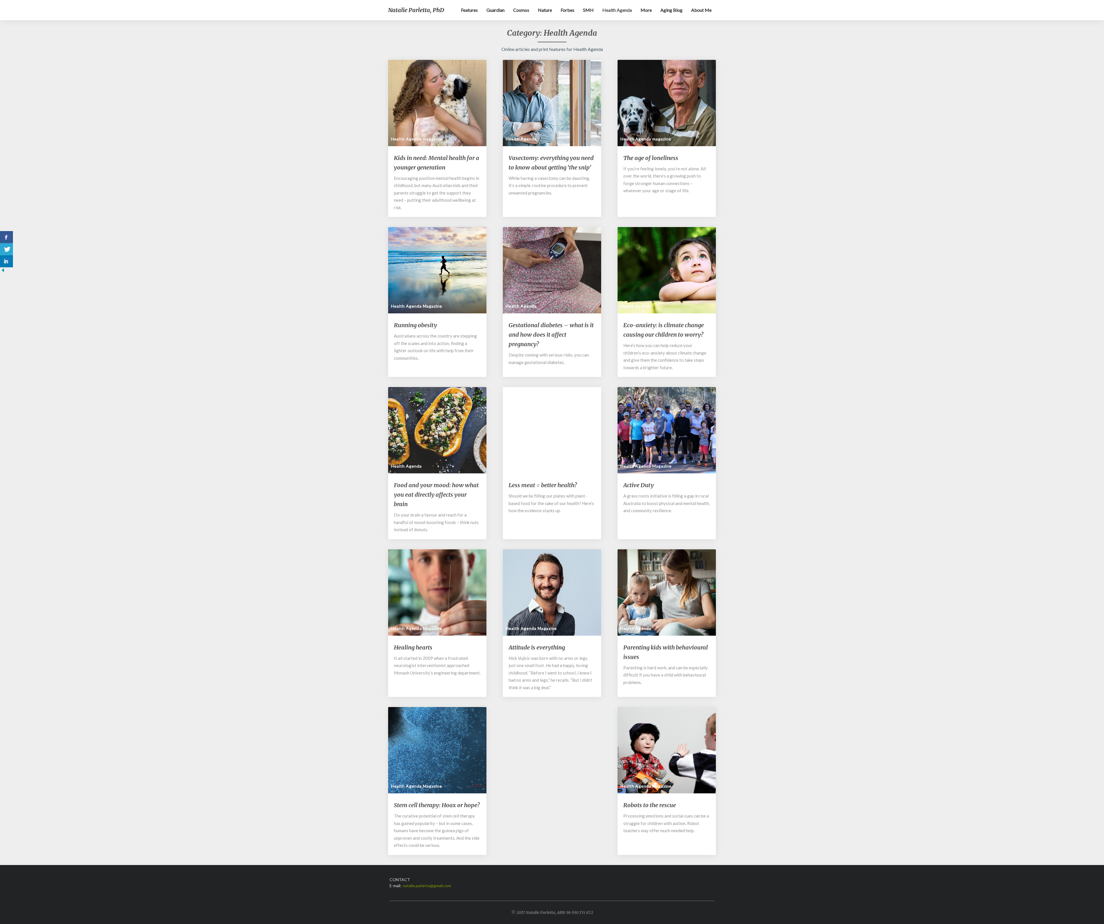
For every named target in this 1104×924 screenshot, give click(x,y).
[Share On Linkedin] (6, 261)
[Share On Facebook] (6, 237)
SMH (588, 10)
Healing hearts (413, 647)
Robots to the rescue (649, 805)
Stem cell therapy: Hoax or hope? (437, 805)
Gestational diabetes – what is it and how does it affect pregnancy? (551, 334)
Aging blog (671, 10)
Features (469, 10)
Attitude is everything (537, 647)
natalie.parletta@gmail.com (427, 885)
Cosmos (521, 10)
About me (701, 10)
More (646, 10)
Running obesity (415, 325)
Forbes (567, 10)
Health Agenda (617, 10)
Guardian (495, 10)
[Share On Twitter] (6, 249)
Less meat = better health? (543, 485)
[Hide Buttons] (3, 272)
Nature (545, 10)
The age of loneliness (650, 157)
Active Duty (638, 485)
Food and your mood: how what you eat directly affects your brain (436, 494)
